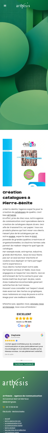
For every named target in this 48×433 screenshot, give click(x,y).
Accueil (7, 419)
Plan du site (7, 411)
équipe (12, 237)
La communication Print (13, 423)
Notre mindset (10, 428)
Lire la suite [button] (9, 354)
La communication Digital (13, 425)
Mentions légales (18, 411)
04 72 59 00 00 (12, 407)
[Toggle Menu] (5, 5)
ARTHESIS (11, 215)
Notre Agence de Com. (13, 421)
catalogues (20, 212)
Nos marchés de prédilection (15, 430)
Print (34, 237)
